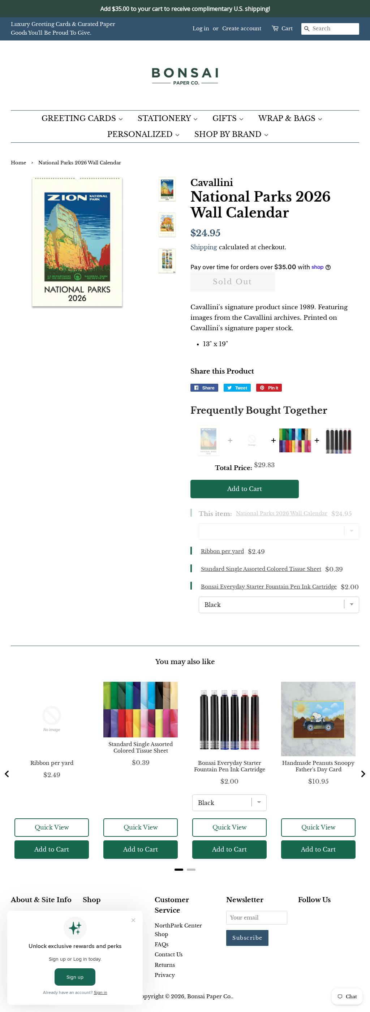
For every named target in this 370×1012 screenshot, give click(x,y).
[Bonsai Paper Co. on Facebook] (302, 916)
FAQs (161, 944)
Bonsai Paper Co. (209, 996)
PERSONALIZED (141, 134)
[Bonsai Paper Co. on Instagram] (326, 916)
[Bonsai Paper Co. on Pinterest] (314, 916)
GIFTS (225, 118)
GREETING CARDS (80, 118)
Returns (165, 965)
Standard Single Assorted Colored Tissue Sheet (261, 569)
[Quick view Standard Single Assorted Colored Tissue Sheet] (295, 440)
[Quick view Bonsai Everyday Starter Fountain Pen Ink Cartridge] (338, 440)
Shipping (203, 247)
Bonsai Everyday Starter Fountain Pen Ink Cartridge (269, 586)
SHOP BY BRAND (229, 134)
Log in (201, 28)
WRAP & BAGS (288, 118)
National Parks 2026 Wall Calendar (281, 513)
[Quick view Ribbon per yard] (252, 440)
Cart (287, 28)
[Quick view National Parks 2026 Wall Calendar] (208, 440)
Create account (241, 28)
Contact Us (168, 954)
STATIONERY (165, 118)
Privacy (165, 975)
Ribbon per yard (222, 551)
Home (18, 162)
